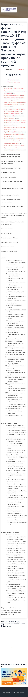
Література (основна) (13, 80)
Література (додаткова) (14, 82)
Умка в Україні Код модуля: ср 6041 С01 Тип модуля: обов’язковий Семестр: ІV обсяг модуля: (14, 111)
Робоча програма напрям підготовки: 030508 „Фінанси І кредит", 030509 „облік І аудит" (15, 123)
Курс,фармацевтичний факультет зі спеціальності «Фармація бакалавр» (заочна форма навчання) (14, 141)
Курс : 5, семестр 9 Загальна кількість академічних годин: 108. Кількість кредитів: (15, 134)
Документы (21, 69)
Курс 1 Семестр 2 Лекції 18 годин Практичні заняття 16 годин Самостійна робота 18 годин (14, 148)
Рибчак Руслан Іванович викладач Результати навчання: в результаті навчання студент (14, 98)
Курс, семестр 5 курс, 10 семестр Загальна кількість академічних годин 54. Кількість (15, 91)
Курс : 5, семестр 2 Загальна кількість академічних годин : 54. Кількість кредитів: (15, 104)
